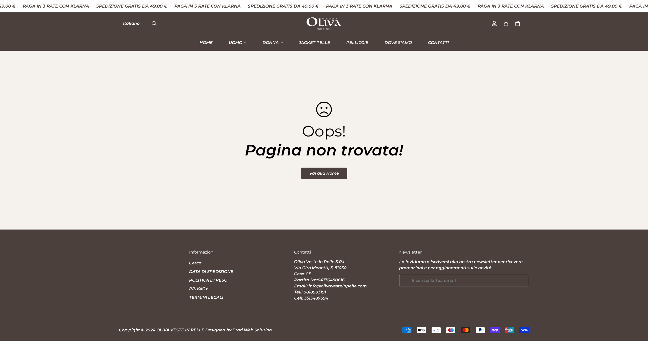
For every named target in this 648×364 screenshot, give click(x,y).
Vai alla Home (324, 173)
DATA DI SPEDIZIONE (211, 271)
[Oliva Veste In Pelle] (324, 23)
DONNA (270, 42)
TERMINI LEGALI (206, 297)
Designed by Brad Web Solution (238, 330)
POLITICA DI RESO (208, 280)
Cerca (195, 263)
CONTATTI (438, 42)
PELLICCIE (357, 42)
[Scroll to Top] (638, 336)
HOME (206, 42)
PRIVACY (198, 288)
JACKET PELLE (314, 42)
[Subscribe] (523, 280)
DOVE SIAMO (398, 42)
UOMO (235, 42)
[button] (517, 23)
